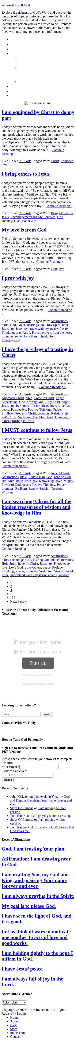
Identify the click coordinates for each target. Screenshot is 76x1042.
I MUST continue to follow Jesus (37, 430)
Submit (7, 779)
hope (65, 325)
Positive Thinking (40, 409)
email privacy (47, 675)
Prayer (36, 332)
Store (13, 1029)
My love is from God (24, 230)
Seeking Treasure (50, 488)
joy (12, 328)
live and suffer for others (32, 405)
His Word (8, 481)
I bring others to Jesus (26, 174)
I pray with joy (18, 278)
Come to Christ (44, 398)
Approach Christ (13, 398)
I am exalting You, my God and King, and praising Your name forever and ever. (41, 800)
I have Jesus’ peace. (23, 969)
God (60, 217)
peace (54, 328)
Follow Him (36, 477)
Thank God (46, 336)
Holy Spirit (53, 325)
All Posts (25, 161)
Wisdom (7, 492)
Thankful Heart (42, 417)
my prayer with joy (36, 328)
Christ (55, 161)
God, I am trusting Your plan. (33, 849)
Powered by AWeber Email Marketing (38, 684)
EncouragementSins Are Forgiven (33, 217)
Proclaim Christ (25, 413)
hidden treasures (62, 560)
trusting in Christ (23, 421)
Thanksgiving (11, 340)
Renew (33, 488)
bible (5, 325)
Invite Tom (17, 1033)
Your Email (10, 767)
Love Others (32, 567)
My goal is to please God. (29, 906)
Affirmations (59, 321)
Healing (7, 221)
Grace (22, 325)
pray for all (23, 332)
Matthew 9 (28, 221)
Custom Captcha (14, 771)
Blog (13, 1025)
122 (12, 597)
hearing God (35, 325)
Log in (21, 1013)
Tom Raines (18, 816)
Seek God (46, 571)
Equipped (67, 161)
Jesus (5, 328)
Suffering (24, 417)
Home (14, 1017)
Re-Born (21, 488)
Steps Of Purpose (21, 808)
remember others (26, 336)
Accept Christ (60, 473)
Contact (15, 1036)
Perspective (18, 409)
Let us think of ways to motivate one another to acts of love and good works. (36, 937)
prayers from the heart (56, 332)
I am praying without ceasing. (51, 816)
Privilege (8, 413)
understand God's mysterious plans (33, 575)
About (14, 1021)
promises (8, 336)
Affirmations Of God (16, 5)
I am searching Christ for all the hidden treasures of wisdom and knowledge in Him (36, 507)
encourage (17, 560)
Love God (64, 405)
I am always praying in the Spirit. (38, 896)
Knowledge (46, 481)
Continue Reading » (59, 206)
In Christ (32, 563)
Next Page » (18, 601)
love (4, 165)
